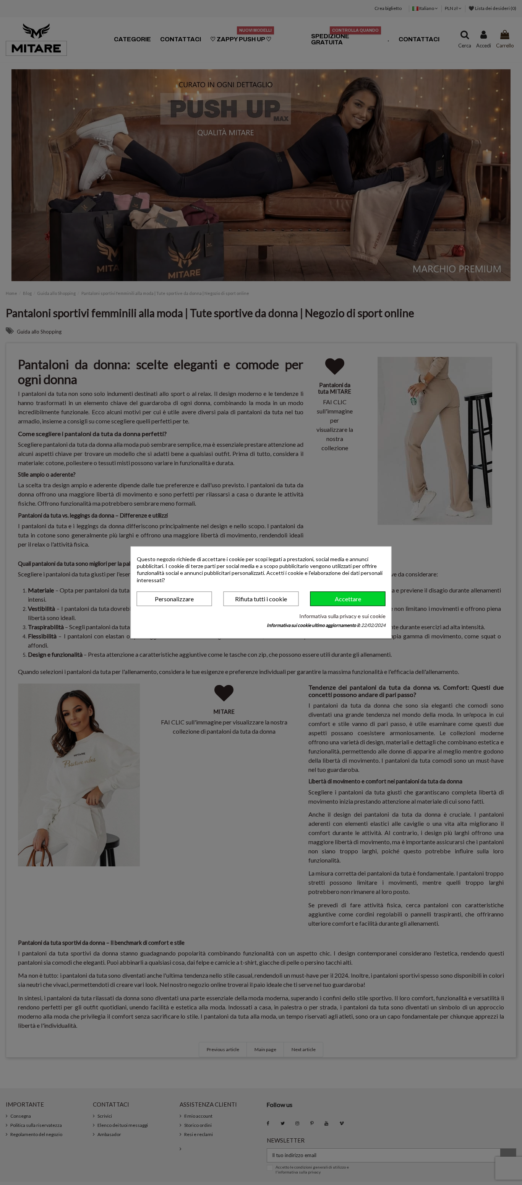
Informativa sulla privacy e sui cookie (342, 616)
